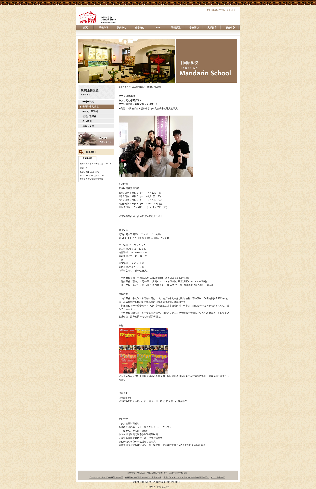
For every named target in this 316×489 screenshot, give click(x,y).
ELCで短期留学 (218, 477)
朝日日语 (141, 473)
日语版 (215, 10)
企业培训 (87, 121)
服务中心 (230, 27)
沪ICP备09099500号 (142, 482)
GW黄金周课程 (90, 111)
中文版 (222, 10)
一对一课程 (88, 101)
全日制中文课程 (90, 106)
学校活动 (194, 27)
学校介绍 (103, 27)
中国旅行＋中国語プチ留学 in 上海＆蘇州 (143, 477)
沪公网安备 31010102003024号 (167, 482)
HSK (158, 27)
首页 (209, 10)
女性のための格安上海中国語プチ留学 (106, 477)
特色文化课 (88, 126)
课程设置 (176, 27)
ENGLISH (230, 10)
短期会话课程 (89, 116)
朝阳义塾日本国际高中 (157, 473)
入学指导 (212, 27)
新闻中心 (121, 27)
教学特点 (139, 27)
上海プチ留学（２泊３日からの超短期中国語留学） (186, 477)
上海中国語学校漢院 (178, 473)
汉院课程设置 (138, 87)
